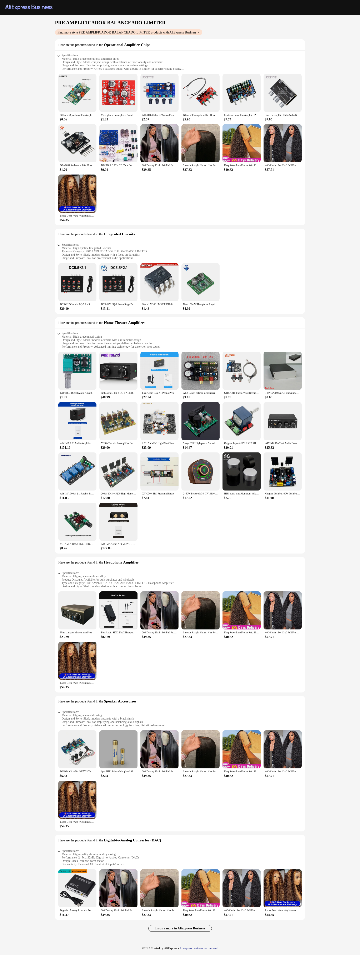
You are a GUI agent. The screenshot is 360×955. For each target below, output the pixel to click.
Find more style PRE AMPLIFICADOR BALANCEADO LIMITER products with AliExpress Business (127, 32)
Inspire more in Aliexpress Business (180, 928)
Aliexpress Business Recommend (199, 948)
